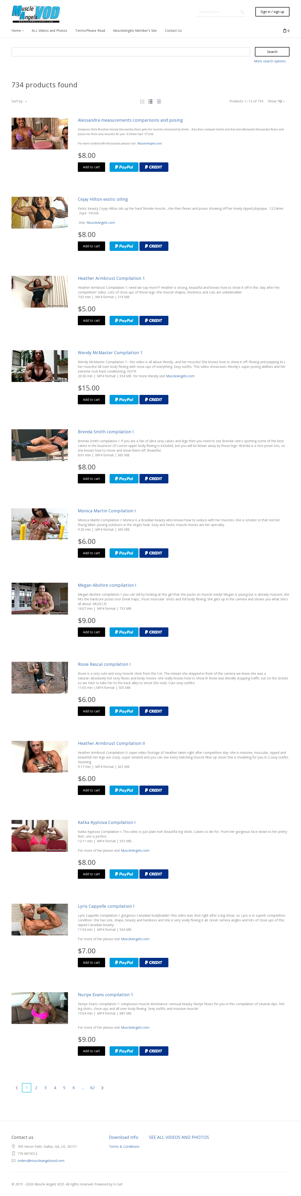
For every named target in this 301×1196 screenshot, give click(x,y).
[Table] (159, 101)
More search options (270, 61)
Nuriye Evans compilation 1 (105, 994)
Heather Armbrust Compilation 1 (111, 278)
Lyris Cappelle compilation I (106, 906)
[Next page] (102, 1087)
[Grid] (142, 101)
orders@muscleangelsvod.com (41, 1160)
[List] (150, 101)
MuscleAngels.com (150, 143)
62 (92, 1087)
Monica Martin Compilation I (107, 511)
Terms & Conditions (124, 1146)
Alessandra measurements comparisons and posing (130, 120)
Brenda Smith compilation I (106, 431)
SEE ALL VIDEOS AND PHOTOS (179, 1137)
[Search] (242, 11)
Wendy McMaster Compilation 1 (110, 352)
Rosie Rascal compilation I (104, 664)
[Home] (37, 14)
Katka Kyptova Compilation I (106, 822)
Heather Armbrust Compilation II (111, 743)
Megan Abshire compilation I (107, 585)
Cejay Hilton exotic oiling (103, 199)
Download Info (123, 1137)
